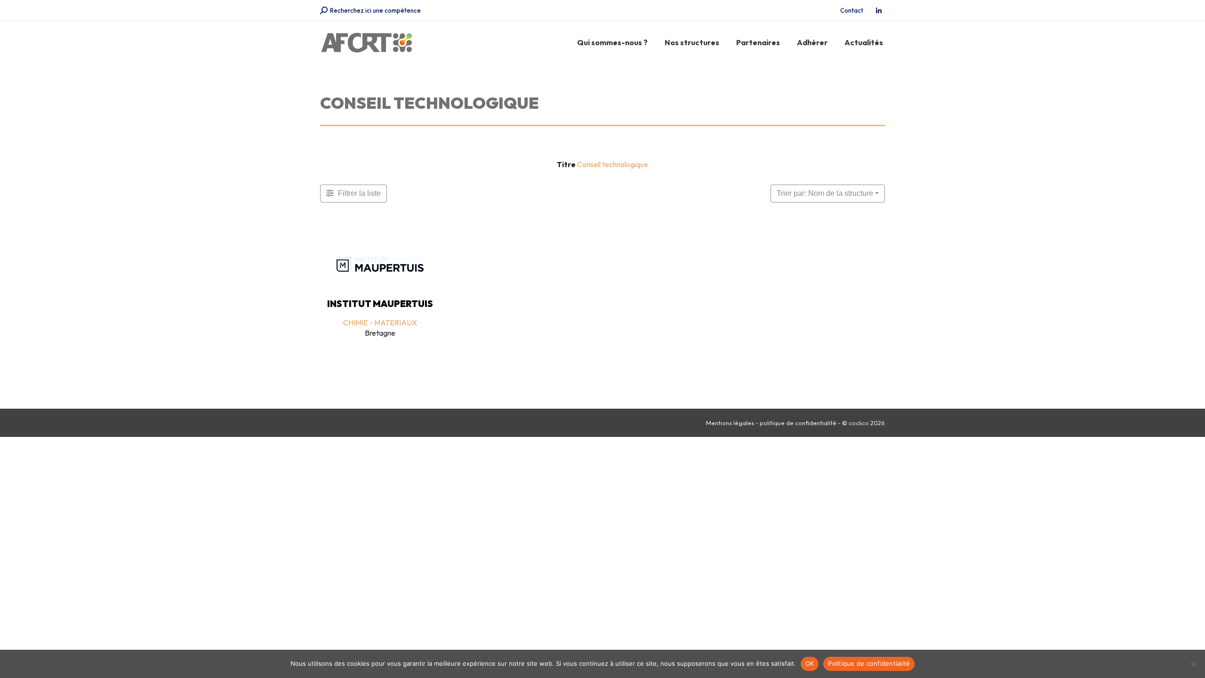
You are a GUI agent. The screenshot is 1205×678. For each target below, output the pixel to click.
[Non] (1193, 664)
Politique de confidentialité (869, 663)
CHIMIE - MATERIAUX (380, 322)
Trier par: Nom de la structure (825, 193)
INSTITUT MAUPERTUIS (380, 303)
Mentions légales (730, 423)
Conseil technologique (612, 164)
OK (809, 663)
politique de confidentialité (798, 423)
